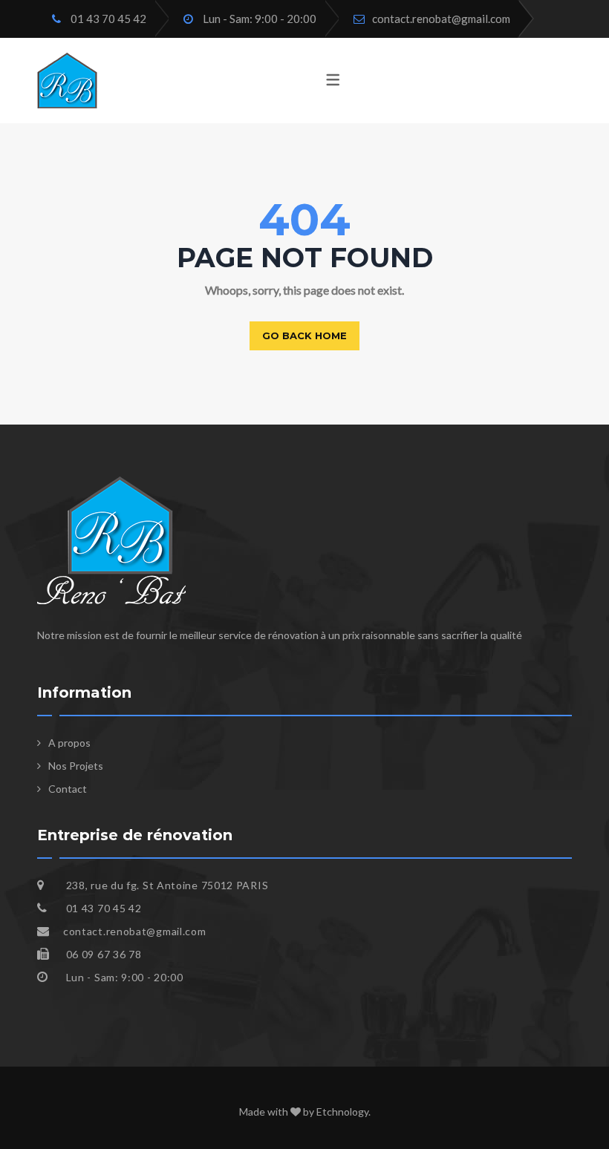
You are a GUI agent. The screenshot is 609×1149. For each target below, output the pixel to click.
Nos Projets (75, 765)
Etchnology (342, 1111)
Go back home (304, 335)
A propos (69, 742)
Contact (67, 788)
